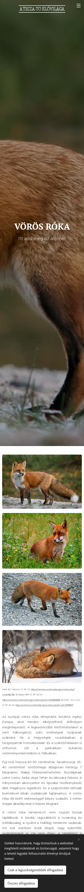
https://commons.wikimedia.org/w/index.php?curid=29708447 (44, 705)
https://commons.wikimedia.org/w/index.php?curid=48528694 (31, 700)
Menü (78, 5)
